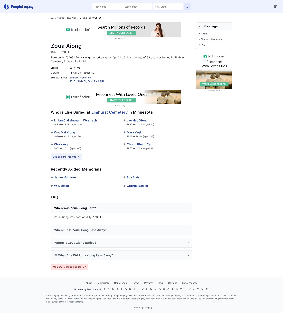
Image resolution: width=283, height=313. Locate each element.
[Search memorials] (187, 6)
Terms (135, 282)
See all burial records (64, 156)
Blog (160, 282)
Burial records (57, 18)
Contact (172, 282)
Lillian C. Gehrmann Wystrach (75, 120)
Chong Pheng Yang (140, 144)
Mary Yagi (134, 132)
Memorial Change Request (67, 266)
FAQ (203, 44)
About (204, 33)
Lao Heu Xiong (137, 120)
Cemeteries (120, 282)
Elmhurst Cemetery (109, 112)
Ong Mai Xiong (64, 132)
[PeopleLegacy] (19, 7)
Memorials (103, 282)
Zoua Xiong (72, 18)
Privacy (148, 282)
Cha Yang (61, 144)
